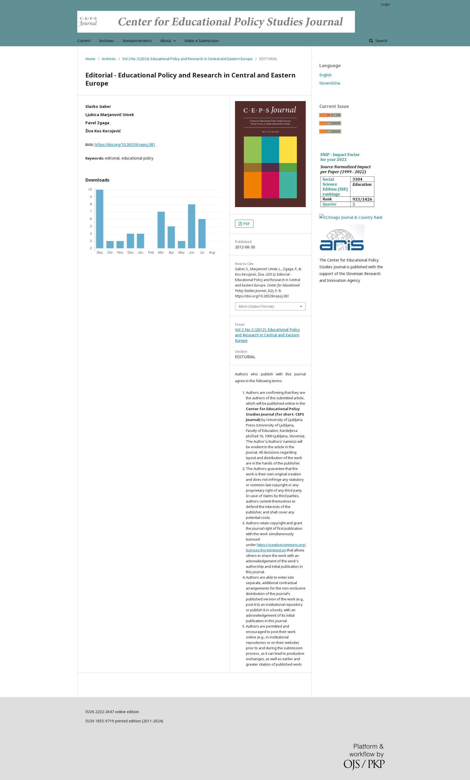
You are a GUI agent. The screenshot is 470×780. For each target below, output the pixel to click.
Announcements (137, 40)
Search (380, 40)
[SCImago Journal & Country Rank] (350, 217)
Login (385, 4)
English (325, 74)
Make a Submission (201, 40)
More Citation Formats (256, 306)
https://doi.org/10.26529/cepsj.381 (125, 144)
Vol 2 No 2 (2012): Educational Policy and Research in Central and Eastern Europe (187, 58)
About (166, 40)
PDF (246, 223)
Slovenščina (329, 83)
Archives (106, 40)
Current (84, 40)
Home (90, 58)
